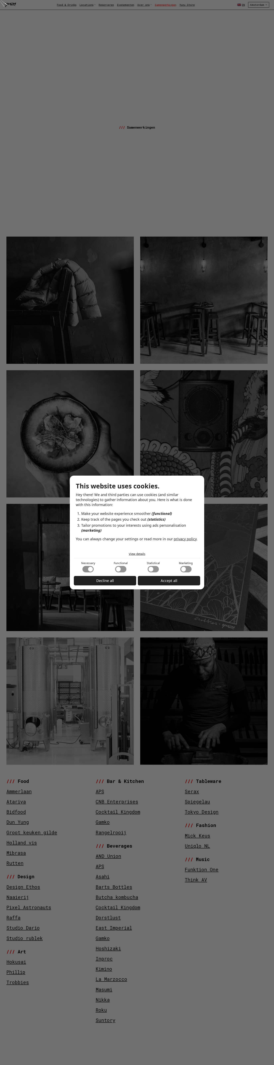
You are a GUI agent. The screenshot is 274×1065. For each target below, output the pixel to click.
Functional (121, 563)
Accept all (169, 580)
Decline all (105, 580)
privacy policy (185, 539)
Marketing (186, 563)
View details (137, 554)
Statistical (153, 563)
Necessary (88, 563)
